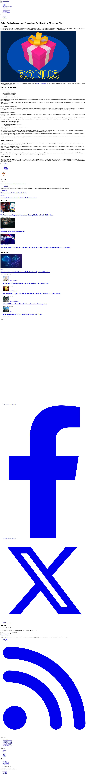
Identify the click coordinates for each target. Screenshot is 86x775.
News (2, 269)
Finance (4, 5)
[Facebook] (4, 640)
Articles (4, 17)
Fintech (4, 4)
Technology (5, 7)
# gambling (5, 163)
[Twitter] (6, 640)
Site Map (5, 773)
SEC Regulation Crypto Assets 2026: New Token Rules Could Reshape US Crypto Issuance (32, 293)
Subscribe (15, 632)
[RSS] (44, 735)
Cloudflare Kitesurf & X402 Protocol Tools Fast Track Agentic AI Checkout (25, 272)
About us (5, 771)
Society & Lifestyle (13, 280)
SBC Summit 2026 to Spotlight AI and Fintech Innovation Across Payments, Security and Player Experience (35, 247)
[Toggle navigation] (1, 2)
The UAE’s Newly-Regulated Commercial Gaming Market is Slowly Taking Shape (27, 215)
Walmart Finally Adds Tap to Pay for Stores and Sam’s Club (22, 314)
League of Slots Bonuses (41, 83)
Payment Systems (6, 12)
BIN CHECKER (6, 10)
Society (4, 8)
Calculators (5, 11)
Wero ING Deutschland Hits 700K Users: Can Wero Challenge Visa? (25, 304)
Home (4, 16)
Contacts (4, 772)
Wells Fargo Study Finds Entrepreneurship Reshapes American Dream (26, 283)
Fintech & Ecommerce (5, 244)
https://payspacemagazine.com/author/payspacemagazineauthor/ (13, 183)
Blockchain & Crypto (7, 6)
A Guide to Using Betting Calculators (12, 231)
